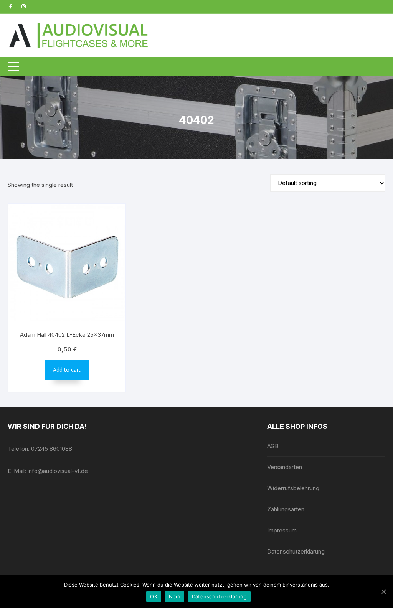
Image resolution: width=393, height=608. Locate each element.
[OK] (383, 591)
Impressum (282, 530)
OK (153, 596)
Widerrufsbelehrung (293, 488)
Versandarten (284, 467)
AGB (273, 446)
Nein (174, 596)
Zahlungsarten (285, 509)
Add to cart (67, 369)
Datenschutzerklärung (296, 551)
